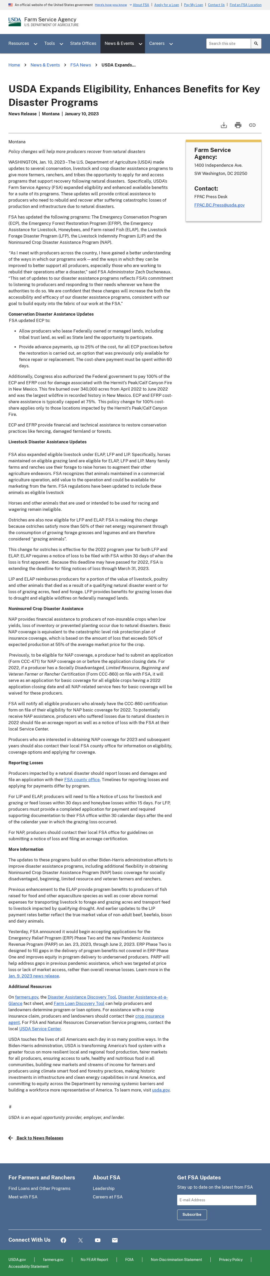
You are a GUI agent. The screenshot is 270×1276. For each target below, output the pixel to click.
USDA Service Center (40, 1028)
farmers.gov (26, 997)
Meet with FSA (22, 1196)
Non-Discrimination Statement (176, 1259)
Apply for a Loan (166, 5)
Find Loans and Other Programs (39, 1188)
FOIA (129, 1259)
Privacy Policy (231, 1259)
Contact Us (216, 5)
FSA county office (82, 779)
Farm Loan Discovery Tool (79, 1003)
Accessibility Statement (28, 1266)
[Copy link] (251, 127)
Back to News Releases (40, 1138)
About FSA (141, 5)
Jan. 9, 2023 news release (33, 976)
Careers (157, 43)
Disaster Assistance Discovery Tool (82, 997)
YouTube (97, 1240)
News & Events (119, 43)
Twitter (80, 1240)
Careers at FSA (108, 1196)
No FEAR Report (94, 1259)
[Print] (237, 127)
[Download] (223, 127)
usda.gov (161, 1090)
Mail (115, 1240)
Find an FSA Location (246, 5)
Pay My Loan (193, 5)
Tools (49, 43)
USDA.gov (17, 1259)
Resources (18, 43)
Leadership (104, 1188)
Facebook (63, 1240)
